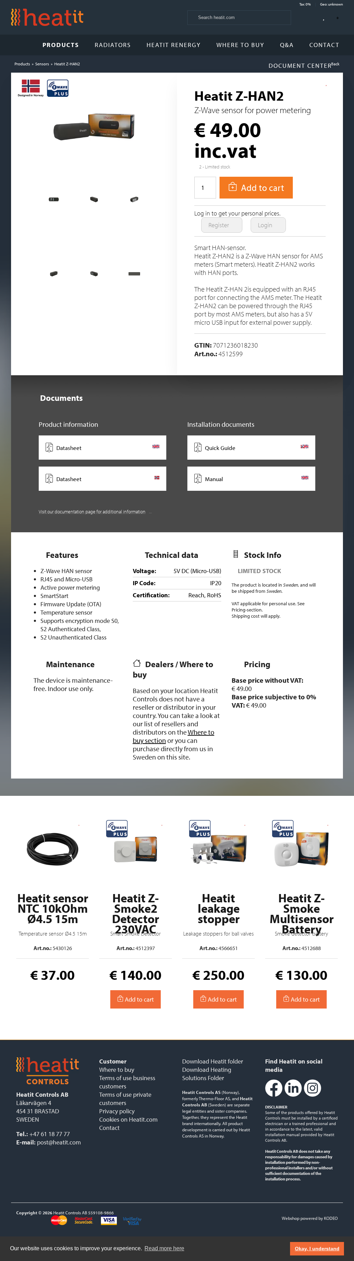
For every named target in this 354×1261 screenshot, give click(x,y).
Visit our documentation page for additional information (92, 511)
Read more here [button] (164, 1248)
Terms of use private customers (125, 1098)
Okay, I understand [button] (317, 1248)
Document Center (301, 66)
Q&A (287, 45)
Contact (324, 45)
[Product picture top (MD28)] (134, 276)
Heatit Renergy (174, 45)
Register (219, 225)
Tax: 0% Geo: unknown (321, 4)
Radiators (113, 45)
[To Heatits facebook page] (273, 1095)
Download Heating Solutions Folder (206, 1074)
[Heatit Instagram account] (312, 1095)
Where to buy (240, 45)
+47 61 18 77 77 (49, 1134)
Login (266, 225)
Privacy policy (116, 1111)
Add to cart (138, 999)
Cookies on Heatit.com (128, 1119)
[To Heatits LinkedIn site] (293, 1095)
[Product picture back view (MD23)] (54, 202)
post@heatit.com (59, 1142)
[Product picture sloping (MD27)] (54, 276)
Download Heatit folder (212, 1061)
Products (61, 45)
